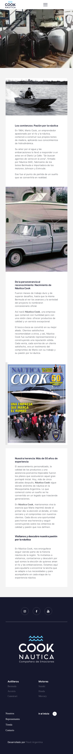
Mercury (43, 696)
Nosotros (10, 713)
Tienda (9, 724)
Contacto (10, 730)
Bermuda (12, 686)
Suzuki (42, 686)
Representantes (13, 719)
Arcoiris (11, 691)
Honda (42, 691)
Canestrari (12, 696)
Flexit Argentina (34, 742)
